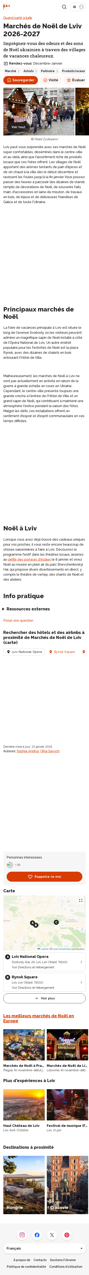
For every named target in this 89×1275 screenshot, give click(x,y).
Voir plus (48, 998)
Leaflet (44, 949)
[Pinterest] (67, 1235)
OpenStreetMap (62, 949)
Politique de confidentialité (26, 1266)
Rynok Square (64, 652)
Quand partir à (17, 18)
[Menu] (78, 7)
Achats (29, 71)
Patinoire (48, 71)
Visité (53, 80)
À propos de (21, 1260)
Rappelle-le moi (48, 876)
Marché (10, 71)
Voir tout (18, 127)
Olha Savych (50, 751)
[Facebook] (37, 1235)
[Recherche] (64, 7)
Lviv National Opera (27, 652)
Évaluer (78, 80)
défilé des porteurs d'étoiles (29, 559)
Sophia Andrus (28, 751)
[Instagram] (22, 1235)
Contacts (40, 1260)
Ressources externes (28, 608)
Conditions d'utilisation (65, 1266)
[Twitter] (52, 1235)
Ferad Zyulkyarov (46, 139)
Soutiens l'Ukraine (63, 1260)
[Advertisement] (44, 254)
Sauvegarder (23, 80)
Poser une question (18, 620)
